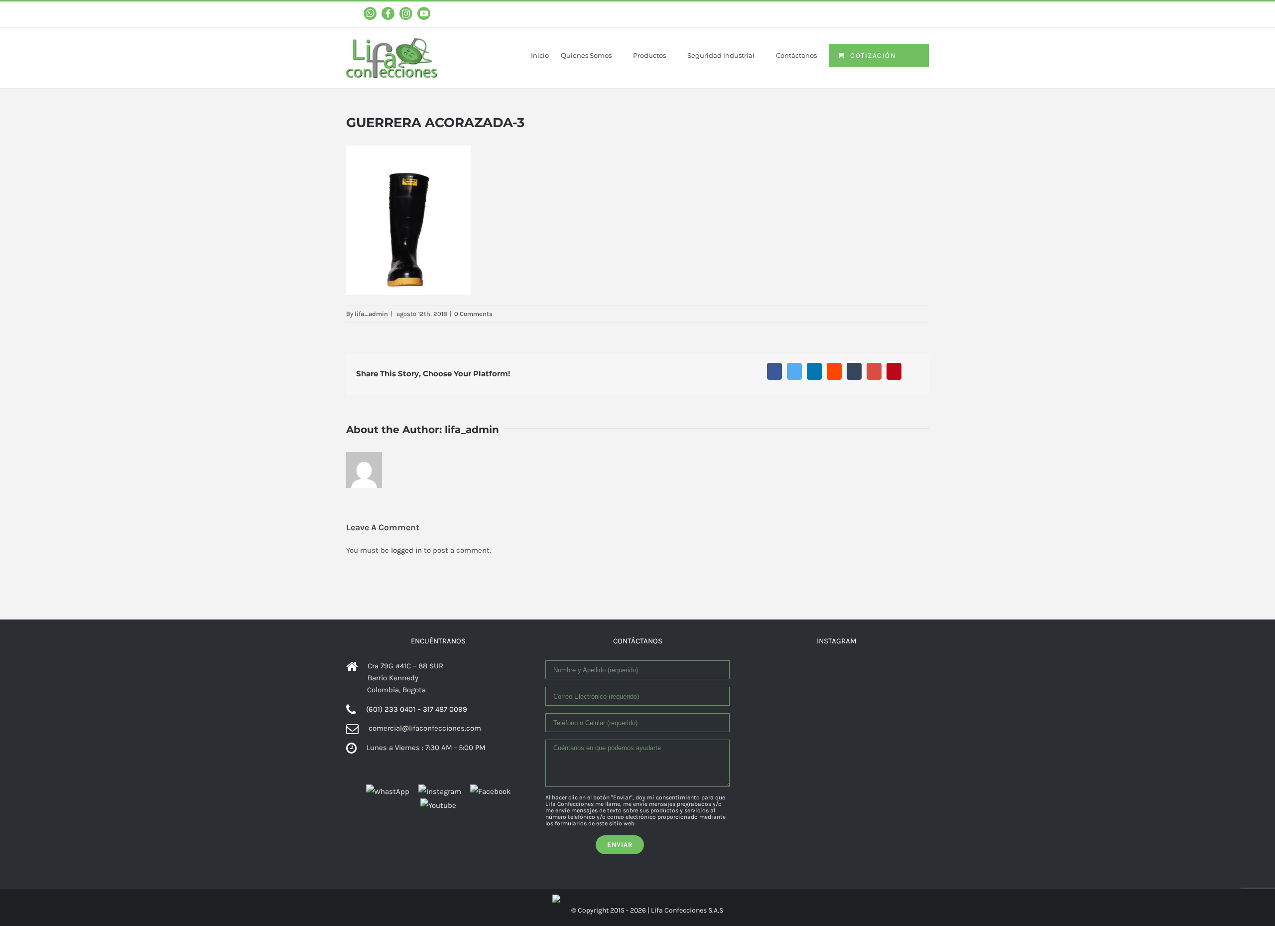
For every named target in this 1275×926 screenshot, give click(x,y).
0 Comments (473, 313)
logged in (406, 550)
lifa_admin (371, 313)
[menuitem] (546, 49)
